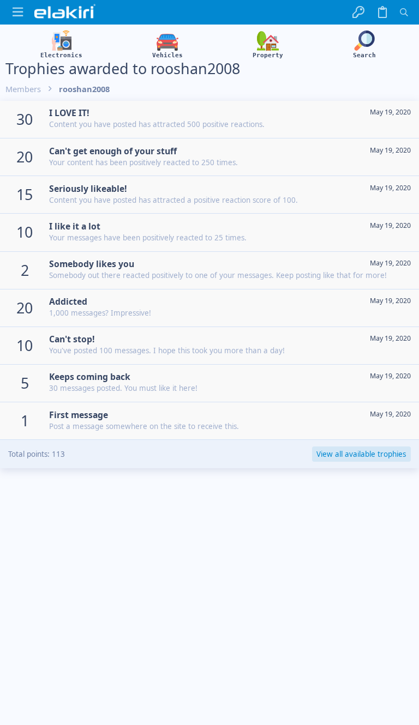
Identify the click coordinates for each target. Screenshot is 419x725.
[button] (17, 12)
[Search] (404, 12)
